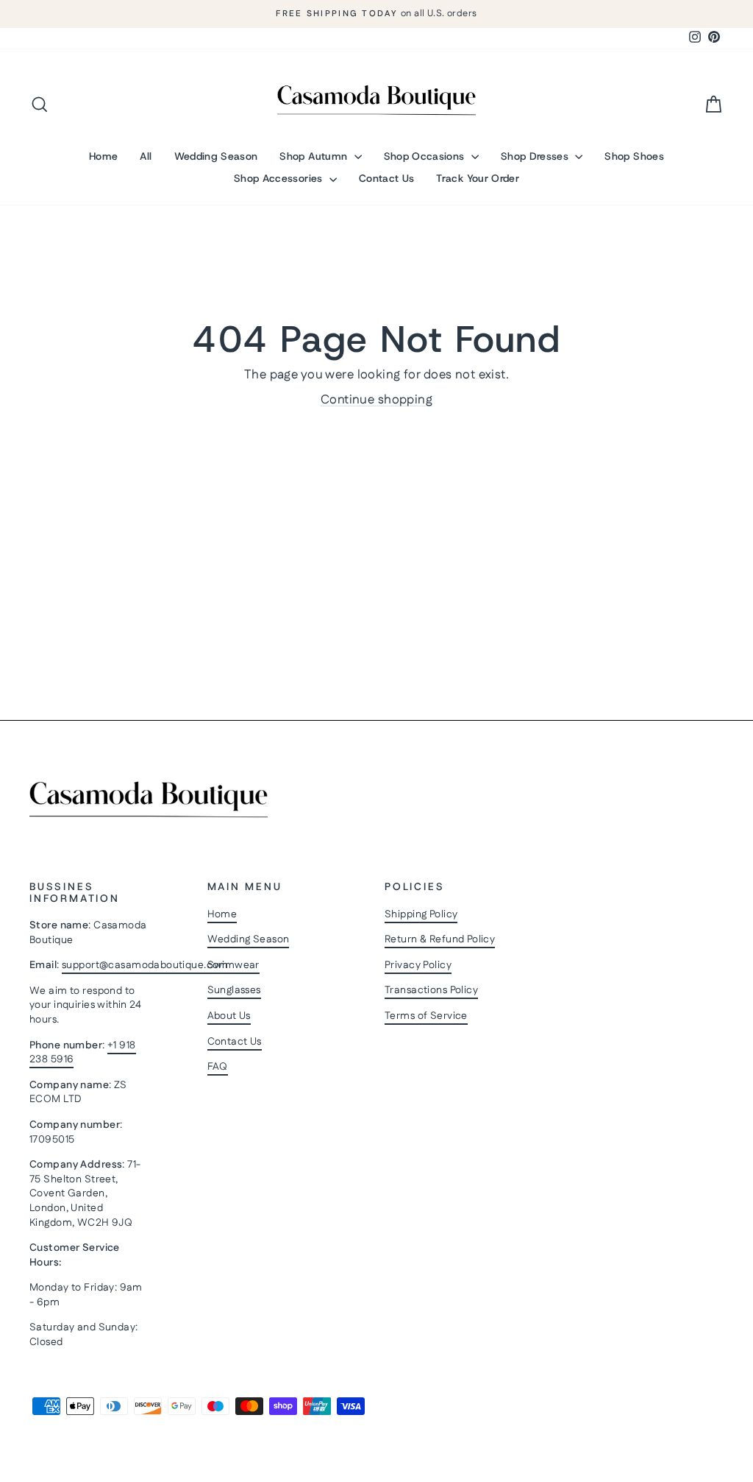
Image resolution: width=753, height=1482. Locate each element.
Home (103, 156)
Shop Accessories (280, 178)
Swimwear (233, 965)
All (145, 156)
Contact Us (387, 178)
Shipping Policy (421, 914)
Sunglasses (234, 990)
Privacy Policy (418, 965)
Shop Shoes (634, 156)
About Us (229, 1016)
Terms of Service (426, 1016)
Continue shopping (376, 400)
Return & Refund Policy (440, 939)
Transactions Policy (431, 990)
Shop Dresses (536, 156)
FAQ (217, 1066)
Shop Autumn (314, 156)
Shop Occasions (426, 156)
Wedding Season (216, 156)
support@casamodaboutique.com (145, 965)
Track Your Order (477, 178)
